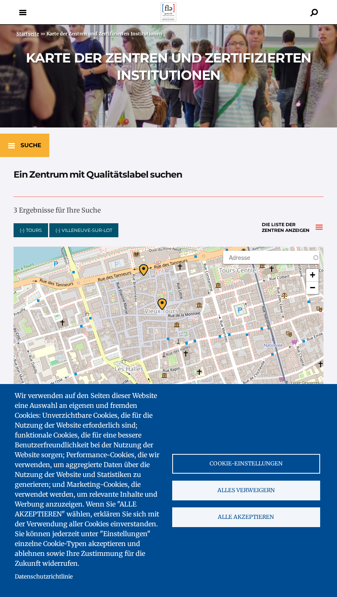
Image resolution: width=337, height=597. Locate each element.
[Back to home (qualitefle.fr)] (168, 19)
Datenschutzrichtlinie (44, 576)
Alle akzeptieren (246, 517)
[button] (143, 270)
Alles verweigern (246, 490)
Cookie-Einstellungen (246, 463)
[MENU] (22, 12)
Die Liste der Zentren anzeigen (285, 227)
